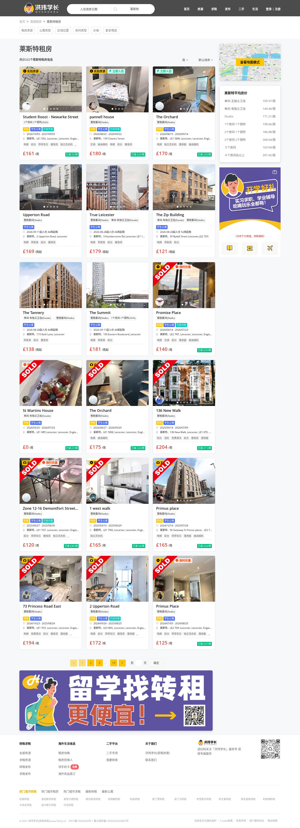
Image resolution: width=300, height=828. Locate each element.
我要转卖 (112, 760)
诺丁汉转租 (180, 799)
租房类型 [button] (27, 30)
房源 (200, 9)
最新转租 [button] (91, 791)
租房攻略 (64, 753)
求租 (214, 9)
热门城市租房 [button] (50, 791)
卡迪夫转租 (25, 805)
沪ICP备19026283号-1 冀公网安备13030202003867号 (99, 821)
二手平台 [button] (112, 743)
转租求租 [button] (25, 743)
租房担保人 (65, 760)
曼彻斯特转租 (48, 799)
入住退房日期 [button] (88, 9)
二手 (241, 9)
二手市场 (112, 753)
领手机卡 (67, 767)
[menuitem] (73, 663)
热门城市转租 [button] (28, 791)
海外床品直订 (67, 774)
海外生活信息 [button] (67, 743)
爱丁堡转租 (158, 799)
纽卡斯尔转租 (48, 805)
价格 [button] (96, 30)
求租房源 (25, 760)
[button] (39, 8)
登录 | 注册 (273, 9)
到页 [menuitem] (145, 663)
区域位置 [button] (63, 30)
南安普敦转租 (248, 799)
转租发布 (25, 767)
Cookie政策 (226, 820)
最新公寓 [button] (107, 791)
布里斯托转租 (204, 799)
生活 (255, 9)
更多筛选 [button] (111, 30)
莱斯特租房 (54, 21)
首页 (187, 9)
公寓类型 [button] (45, 30)
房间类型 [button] (81, 30)
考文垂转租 (225, 799)
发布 (228, 9)
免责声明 (241, 820)
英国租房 (36, 21)
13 (113, 663)
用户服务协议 (256, 820)
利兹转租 (135, 799)
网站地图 (272, 820)
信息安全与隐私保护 (205, 820)
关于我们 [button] (151, 743)
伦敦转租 (24, 799)
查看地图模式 (250, 62)
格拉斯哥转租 (93, 799)
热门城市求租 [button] (72, 791)
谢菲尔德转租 (71, 799)
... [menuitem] (105, 662)
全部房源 (25, 753)
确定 (156, 663)
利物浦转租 (269, 799)
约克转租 (68, 805)
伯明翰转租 (114, 799)
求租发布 (25, 774)
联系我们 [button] (151, 760)
